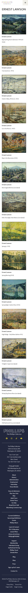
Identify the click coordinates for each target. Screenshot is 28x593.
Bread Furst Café (14, 505)
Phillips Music (14, 523)
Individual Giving (14, 545)
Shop (14, 560)
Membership (14, 543)
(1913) (8, 275)
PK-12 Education (14, 529)
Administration (14, 479)
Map (14, 496)
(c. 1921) (10, 99)
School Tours (14, 500)
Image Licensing (18, 587)
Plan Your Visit (14, 493)
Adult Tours (14, 498)
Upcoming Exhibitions (14, 518)
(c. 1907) (8, 128)
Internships (14, 484)
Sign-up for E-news (14, 567)
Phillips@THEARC (14, 536)
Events (14, 520)
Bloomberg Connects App (14, 507)
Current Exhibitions (14, 515)
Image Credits (9, 587)
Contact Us (14, 571)
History (14, 477)
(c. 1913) (6, 246)
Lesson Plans (14, 531)
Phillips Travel (14, 550)
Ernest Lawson (6, 37)
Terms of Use (18, 584)
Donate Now (14, 552)
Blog (14, 557)
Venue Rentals (14, 487)
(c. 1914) (8, 71)
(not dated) (11, 187)
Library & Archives (14, 534)
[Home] (14, 434)
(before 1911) (12, 334)
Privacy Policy (10, 584)
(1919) (9, 158)
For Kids (14, 503)
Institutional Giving (14, 548)
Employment (14, 482)
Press (14, 564)
